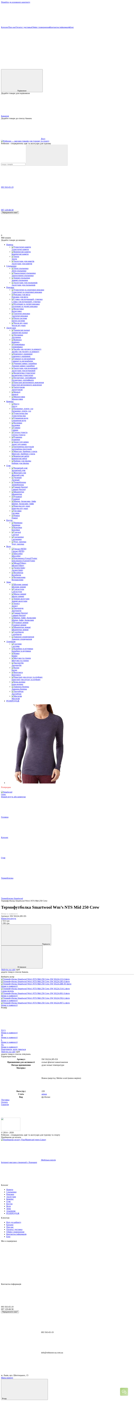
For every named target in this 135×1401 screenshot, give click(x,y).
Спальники (11, 266)
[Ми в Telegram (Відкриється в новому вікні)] (60, 68)
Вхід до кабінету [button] (13, 1222)
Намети (9, 244)
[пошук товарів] (47, 155)
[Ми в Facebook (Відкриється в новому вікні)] (21, 47)
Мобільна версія (48, 1160)
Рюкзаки (10, 287)
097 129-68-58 (7, 210)
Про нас (12, 27)
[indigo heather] (35, 979)
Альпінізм (10, 641)
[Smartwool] (6, 792)
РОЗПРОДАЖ (12, 701)
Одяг (8, 465)
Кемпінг (10, 401)
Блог (72, 27)
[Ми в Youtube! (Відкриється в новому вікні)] (60, 47)
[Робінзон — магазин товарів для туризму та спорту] (10, 1130)
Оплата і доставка (24, 27)
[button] (67, 16)
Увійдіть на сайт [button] (8, 969)
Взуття (9, 520)
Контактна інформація (60, 27)
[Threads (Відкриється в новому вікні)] (100, 68)
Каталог (4, 27)
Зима (8, 582)
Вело (8, 546)
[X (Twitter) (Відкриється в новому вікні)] (100, 47)
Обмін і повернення (41, 27)
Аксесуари (11, 328)
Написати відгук (8, 918)
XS (2, 1030)
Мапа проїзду (7, 1378)
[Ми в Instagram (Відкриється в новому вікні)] (21, 68)
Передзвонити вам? (10, 212)
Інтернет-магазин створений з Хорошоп (19, 1162)
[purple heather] (35, 981)
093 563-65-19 (7, 187)
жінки (44, 1094)
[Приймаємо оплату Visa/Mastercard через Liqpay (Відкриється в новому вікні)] (23, 1140)
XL (9, 1045)
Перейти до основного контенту (15, 2)
